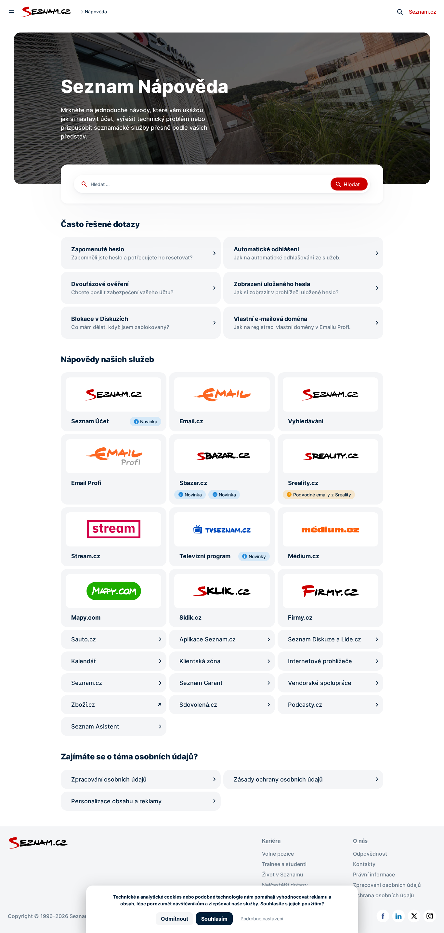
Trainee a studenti (284, 864)
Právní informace (374, 874)
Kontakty (364, 864)
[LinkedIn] (398, 916)
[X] (414, 916)
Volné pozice (278, 853)
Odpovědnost (370, 853)
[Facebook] (382, 916)
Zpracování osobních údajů (387, 885)
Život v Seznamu (282, 874)
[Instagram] (429, 916)
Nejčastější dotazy (285, 885)
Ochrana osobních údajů (383, 895)
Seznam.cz (422, 11)
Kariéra (271, 840)
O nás (360, 840)
